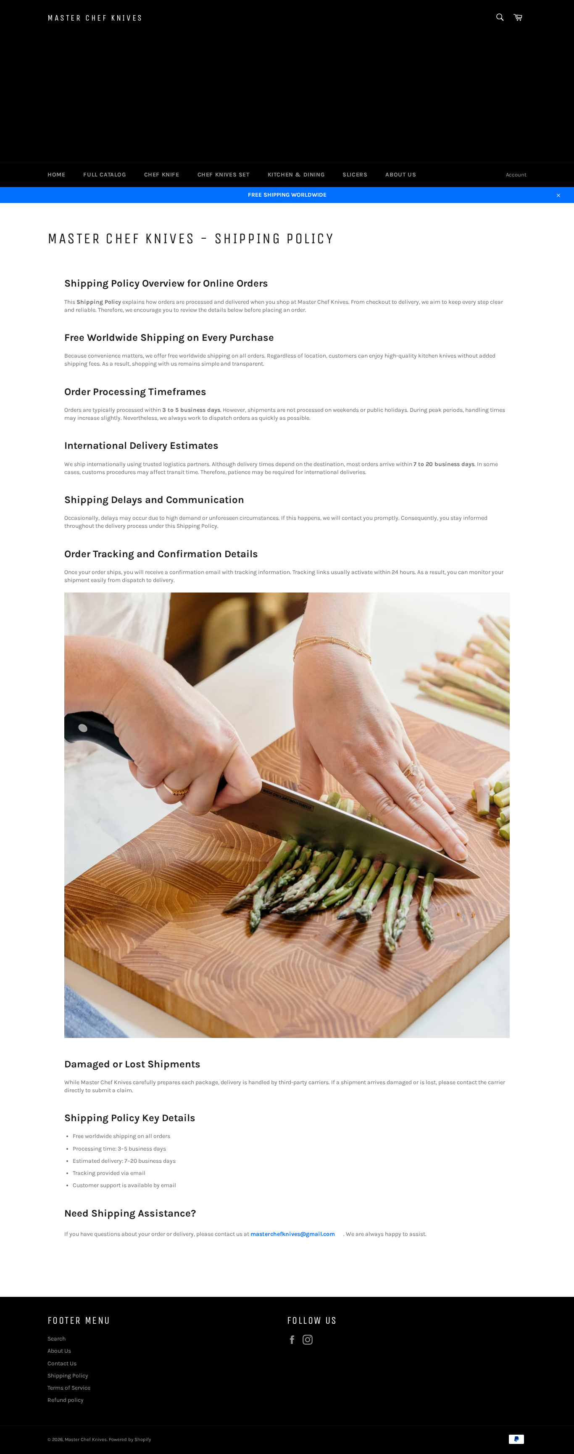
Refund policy (65, 1400)
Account (516, 174)
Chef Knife (161, 174)
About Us (400, 174)
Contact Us (61, 1363)
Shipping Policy (67, 1375)
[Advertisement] (287, 99)
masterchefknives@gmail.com (292, 1234)
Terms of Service (68, 1387)
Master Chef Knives (95, 18)
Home (56, 174)
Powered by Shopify (130, 1439)
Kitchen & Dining (296, 174)
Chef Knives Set (223, 174)
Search (56, 1338)
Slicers (354, 174)
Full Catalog (104, 174)
